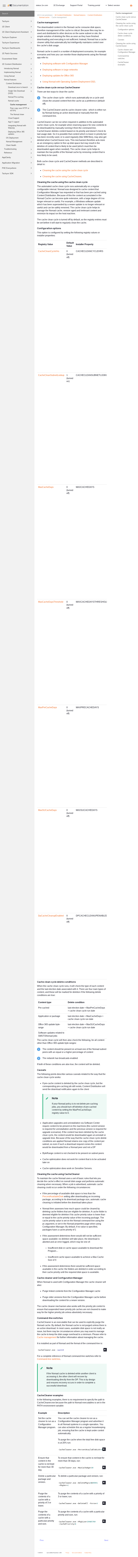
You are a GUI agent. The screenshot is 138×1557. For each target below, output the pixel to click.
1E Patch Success (9, 53)
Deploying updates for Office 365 (58, 75)
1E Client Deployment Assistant (15, 32)
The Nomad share (17, 114)
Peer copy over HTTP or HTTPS (19, 109)
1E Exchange (59, 5)
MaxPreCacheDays (47, 707)
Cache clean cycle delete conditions (125, 34)
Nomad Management (14, 142)
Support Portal (76, 5)
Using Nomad (9, 76)
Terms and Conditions (77, 1552)
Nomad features (10, 80)
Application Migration (11, 163)
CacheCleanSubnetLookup (51, 375)
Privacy (67, 1552)
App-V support (13, 122)
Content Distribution (13, 83)
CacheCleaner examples (123, 63)
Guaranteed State (9, 59)
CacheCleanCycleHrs (48, 251)
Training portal (94, 5)
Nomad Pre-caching (15, 97)
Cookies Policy (87, 1552)
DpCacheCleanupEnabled (51, 916)
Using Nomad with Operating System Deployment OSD (68, 82)
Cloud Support (13, 118)
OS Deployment (12, 138)
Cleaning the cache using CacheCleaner (61, 176)
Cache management (18, 105)
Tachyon (5, 21)
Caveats (121, 40)
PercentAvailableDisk (52, 1196)
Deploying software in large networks (60, 70)
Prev (42, 1540)
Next (106, 1540)
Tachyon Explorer (9, 37)
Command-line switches (123, 57)
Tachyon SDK (7, 173)
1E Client (6, 27)
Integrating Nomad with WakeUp (17, 127)
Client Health (11, 145)
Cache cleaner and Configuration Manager (126, 51)
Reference (8, 153)
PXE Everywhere (9, 168)
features (79, 15)
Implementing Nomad (12, 72)
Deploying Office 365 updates (16, 133)
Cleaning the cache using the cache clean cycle (65, 170)
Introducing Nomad (11, 68)
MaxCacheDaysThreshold (50, 602)
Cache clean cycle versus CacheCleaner (126, 18)
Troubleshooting (10, 149)
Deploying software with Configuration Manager (65, 63)
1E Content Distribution (12, 64)
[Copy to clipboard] (105, 1349)
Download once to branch (18, 87)
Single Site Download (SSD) (16, 92)
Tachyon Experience (10, 42)
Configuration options (126, 30)
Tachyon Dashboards (11, 48)
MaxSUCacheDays (47, 810)
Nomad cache (13, 101)
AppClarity (6, 157)
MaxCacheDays (46, 487)
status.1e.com (42, 5)
